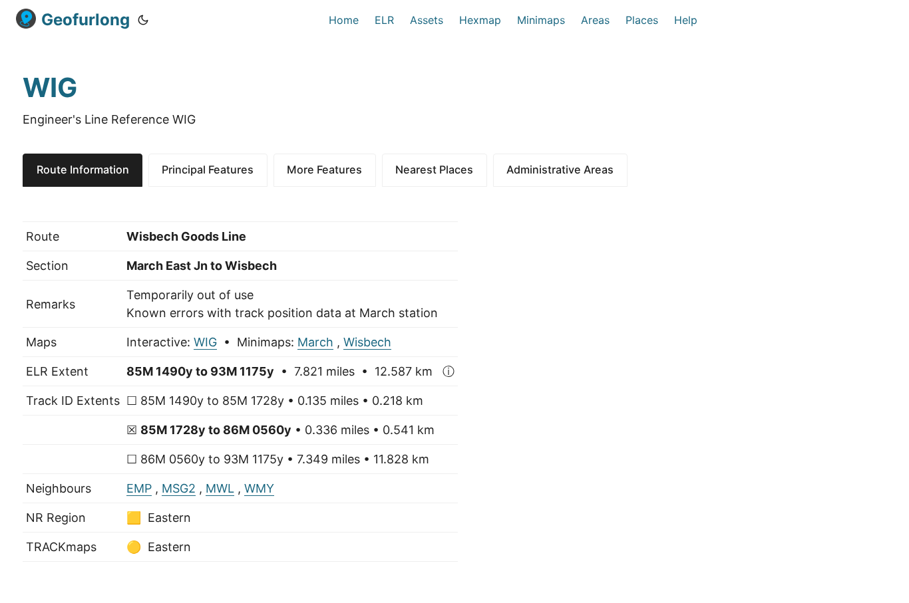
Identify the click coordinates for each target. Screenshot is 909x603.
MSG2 (179, 488)
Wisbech (367, 342)
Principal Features (208, 169)
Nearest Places (434, 169)
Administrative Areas (560, 169)
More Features (324, 169)
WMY (259, 488)
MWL (220, 488)
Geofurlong (85, 19)
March (315, 342)
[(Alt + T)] (143, 20)
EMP (139, 488)
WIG (205, 342)
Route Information (83, 169)
